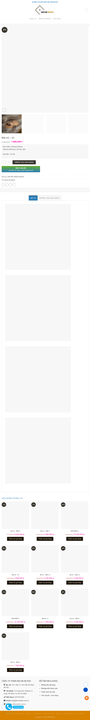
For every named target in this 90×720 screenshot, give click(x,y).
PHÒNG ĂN (29, 713)
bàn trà (6, 180)
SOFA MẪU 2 (75, 531)
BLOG (75, 713)
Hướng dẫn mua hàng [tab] (49, 198)
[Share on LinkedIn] (14, 184)
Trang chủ (32, 19)
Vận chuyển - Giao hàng (49, 695)
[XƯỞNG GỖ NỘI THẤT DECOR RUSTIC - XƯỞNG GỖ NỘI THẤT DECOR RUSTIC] (45, 9)
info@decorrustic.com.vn (20, 700)
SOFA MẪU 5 (15, 618)
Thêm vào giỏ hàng (24, 162)
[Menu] (3, 9)
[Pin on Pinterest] (10, 184)
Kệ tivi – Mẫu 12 (45, 575)
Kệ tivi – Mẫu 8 (15, 531)
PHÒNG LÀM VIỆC (48, 713)
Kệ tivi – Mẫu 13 (75, 575)
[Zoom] (4, 110)
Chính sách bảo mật (48, 692)
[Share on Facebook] (3, 184)
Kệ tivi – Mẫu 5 (45, 531)
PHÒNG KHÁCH (45, 19)
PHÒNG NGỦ (37, 713)
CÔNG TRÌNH (68, 713)
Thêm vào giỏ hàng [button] (15, 539)
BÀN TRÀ (57, 19)
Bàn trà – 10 (15, 575)
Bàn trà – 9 (45, 618)
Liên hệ (81, 713)
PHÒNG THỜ (59, 713)
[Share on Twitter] (7, 184)
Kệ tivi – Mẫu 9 (74, 618)
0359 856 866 (18, 707)
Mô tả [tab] (33, 198)
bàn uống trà (11, 180)
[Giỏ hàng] (86, 9)
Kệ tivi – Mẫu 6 (15, 662)
